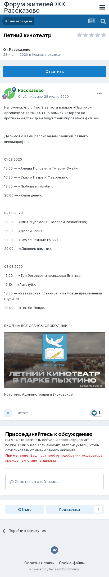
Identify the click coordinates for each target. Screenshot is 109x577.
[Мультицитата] (8, 413)
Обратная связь (39, 563)
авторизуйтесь (74, 445)
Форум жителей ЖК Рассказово (34, 7)
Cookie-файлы (72, 563)
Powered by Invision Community (54, 569)
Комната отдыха (46, 54)
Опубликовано (43, 96)
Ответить (55, 71)
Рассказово (19, 49)
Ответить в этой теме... (36, 481)
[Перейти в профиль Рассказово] (9, 93)
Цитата (23, 413)
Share (26, 509)
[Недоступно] (54, 360)
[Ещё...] (99, 93)
